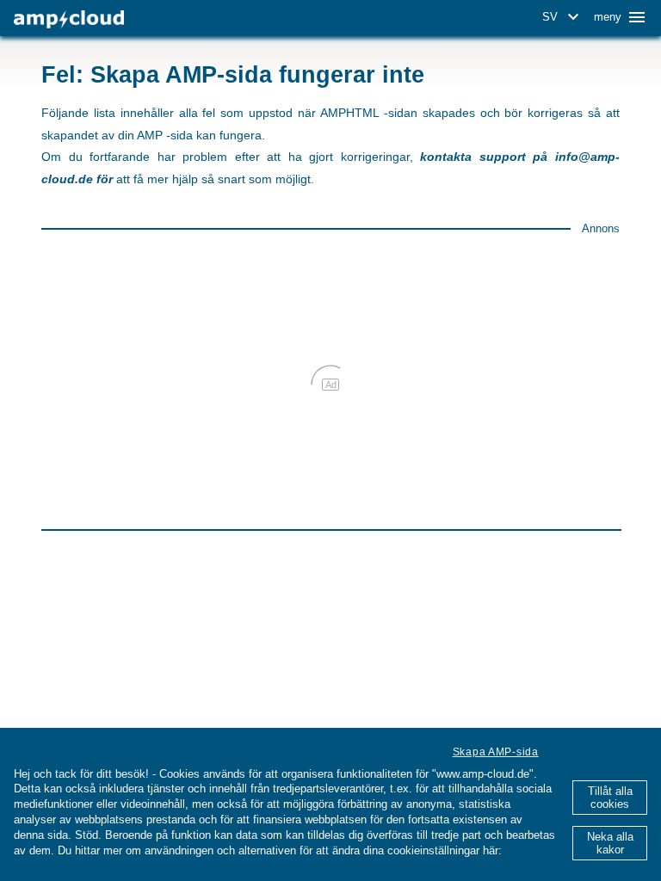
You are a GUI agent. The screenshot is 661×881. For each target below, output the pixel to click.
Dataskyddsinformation (75, 865)
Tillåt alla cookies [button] (610, 797)
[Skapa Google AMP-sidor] (69, 19)
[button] (563, 17)
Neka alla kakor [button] (610, 843)
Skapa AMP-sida (496, 752)
